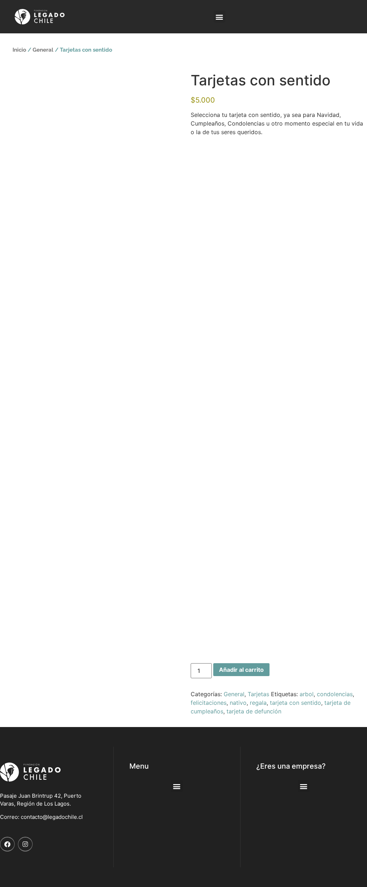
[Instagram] (25, 844)
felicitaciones (209, 702)
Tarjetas (258, 694)
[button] (219, 17)
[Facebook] (7, 844)
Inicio (19, 50)
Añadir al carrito (241, 669)
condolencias (335, 694)
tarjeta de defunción (254, 711)
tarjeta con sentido (295, 702)
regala (258, 702)
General (43, 50)
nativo (238, 702)
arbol (307, 694)
